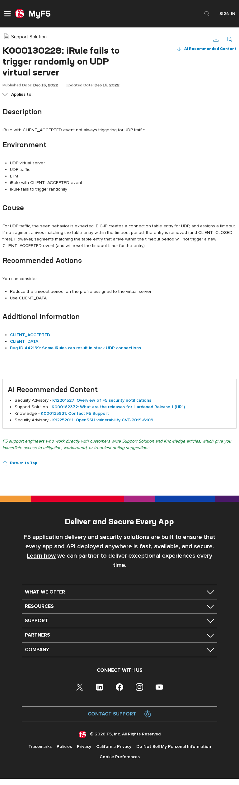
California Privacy (113, 746)
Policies (64, 746)
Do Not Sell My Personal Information (173, 746)
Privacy (84, 746)
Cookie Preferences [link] (120, 756)
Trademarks (40, 746)
